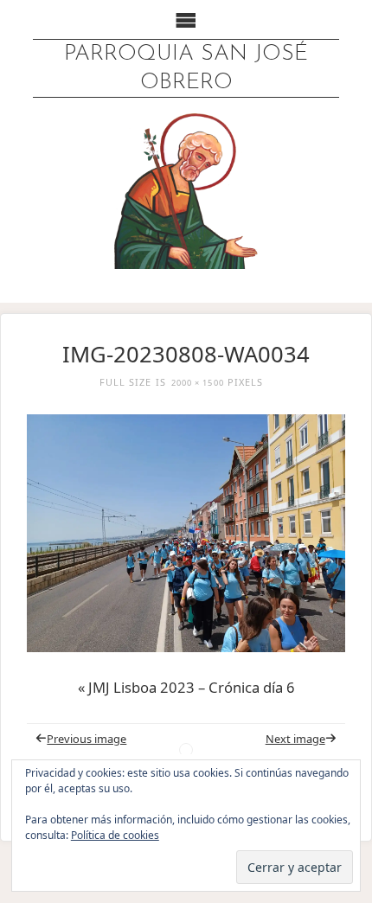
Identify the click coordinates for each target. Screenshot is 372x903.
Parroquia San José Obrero (186, 68)
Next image (295, 738)
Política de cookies (115, 835)
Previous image (86, 738)
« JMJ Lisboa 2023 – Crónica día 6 (186, 687)
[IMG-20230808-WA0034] (186, 533)
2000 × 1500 (197, 382)
